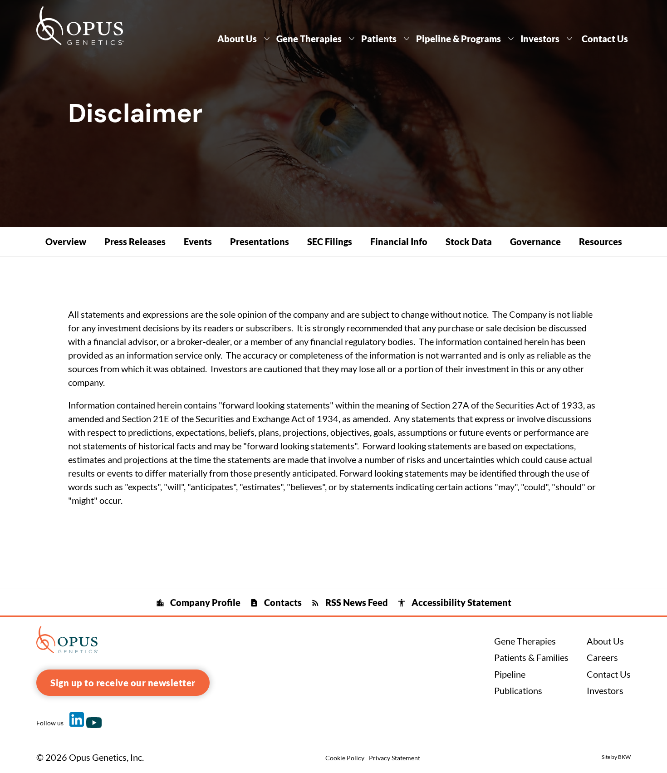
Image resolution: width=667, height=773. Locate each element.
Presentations (259, 241)
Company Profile (198, 602)
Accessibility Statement (454, 602)
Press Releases (135, 241)
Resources (600, 241)
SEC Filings (329, 241)
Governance (535, 241)
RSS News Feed (349, 602)
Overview (65, 241)
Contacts (276, 602)
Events (198, 241)
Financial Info (398, 241)
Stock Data (469, 241)
